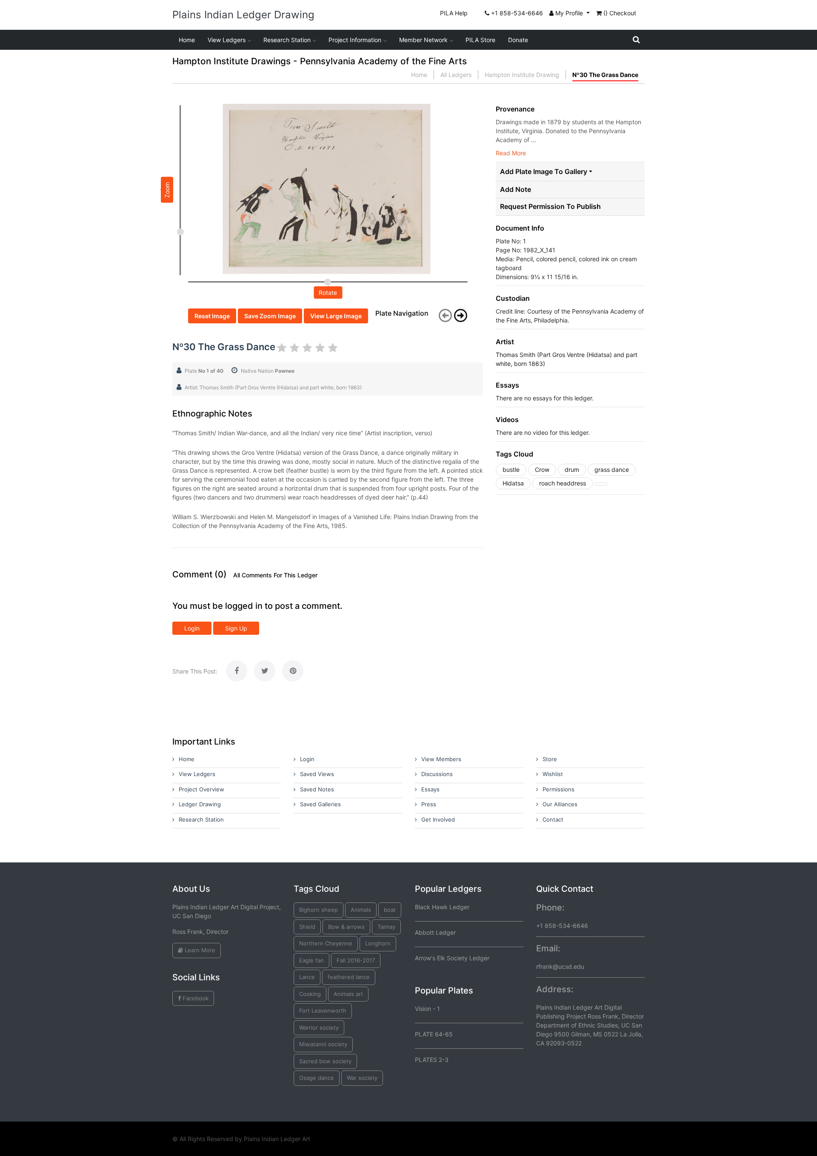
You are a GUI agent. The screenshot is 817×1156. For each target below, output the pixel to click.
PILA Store (480, 39)
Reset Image (212, 316)
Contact (553, 819)
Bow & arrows (346, 926)
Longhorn (378, 943)
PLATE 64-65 (434, 1034)
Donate (518, 39)
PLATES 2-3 (431, 1059)
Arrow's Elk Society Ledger (452, 958)
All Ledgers (455, 74)
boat (390, 909)
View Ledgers (227, 39)
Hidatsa (513, 483)
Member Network (423, 39)
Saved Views (317, 774)
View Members (441, 759)
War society (362, 1077)
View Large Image (336, 316)
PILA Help (454, 13)
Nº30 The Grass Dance (605, 74)
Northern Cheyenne (325, 943)
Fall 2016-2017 (356, 960)
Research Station (287, 39)
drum (572, 469)
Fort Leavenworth (322, 1010)
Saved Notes (317, 789)
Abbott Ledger (435, 932)
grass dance (611, 469)
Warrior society (319, 1027)
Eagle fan (311, 960)
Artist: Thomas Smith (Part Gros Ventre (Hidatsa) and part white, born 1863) (273, 387)
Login (192, 628)
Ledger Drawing (200, 804)
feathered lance (349, 976)
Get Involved (438, 819)
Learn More (199, 950)
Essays (430, 789)
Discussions (437, 774)
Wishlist (553, 774)
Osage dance (316, 1077)
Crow (542, 469)
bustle (511, 469)
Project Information (355, 39)
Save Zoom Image (270, 316)
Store (550, 759)
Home (187, 39)
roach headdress (562, 483)
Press (428, 804)
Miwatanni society (323, 1044)
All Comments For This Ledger (275, 575)
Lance (307, 976)
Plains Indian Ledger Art (277, 1138)
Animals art (348, 993)
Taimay (386, 926)
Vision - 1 (427, 1008)
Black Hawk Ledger (442, 907)
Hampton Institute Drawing (522, 74)
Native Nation (267, 371)
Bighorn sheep (318, 909)
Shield (307, 926)
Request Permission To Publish (550, 207)
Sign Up (236, 628)
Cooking (310, 993)
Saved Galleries (320, 804)
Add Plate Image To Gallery (543, 171)
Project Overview (201, 789)
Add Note (515, 190)
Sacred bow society (325, 1061)
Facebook (195, 998)
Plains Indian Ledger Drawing (243, 15)
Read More (511, 153)
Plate (204, 371)
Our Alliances (560, 804)
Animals (361, 909)
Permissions (558, 789)
